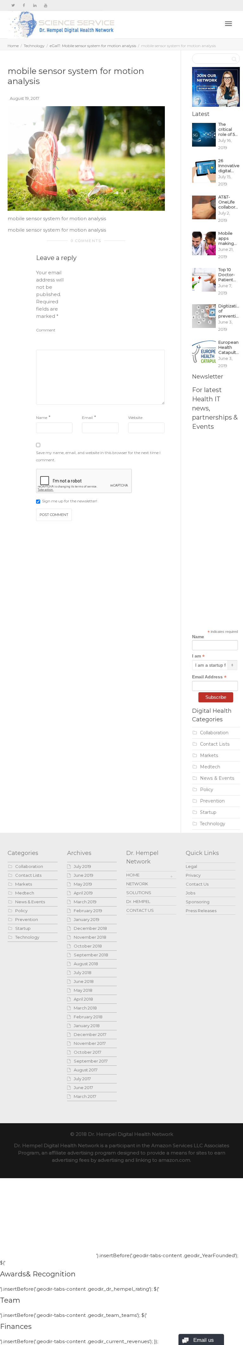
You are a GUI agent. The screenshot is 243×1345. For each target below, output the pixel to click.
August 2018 (86, 963)
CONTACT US (140, 910)
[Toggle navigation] (228, 23)
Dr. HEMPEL (138, 901)
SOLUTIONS (138, 892)
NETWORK (137, 883)
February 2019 (88, 910)
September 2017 (91, 1060)
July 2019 (82, 866)
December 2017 (90, 1034)
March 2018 (85, 1007)
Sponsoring (197, 901)
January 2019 (86, 919)
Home (13, 45)
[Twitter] (13, 5)
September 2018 (91, 954)
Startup (208, 812)
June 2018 (84, 981)
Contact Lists (215, 744)
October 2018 (88, 945)
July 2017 (82, 1078)
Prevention (212, 801)
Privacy (193, 875)
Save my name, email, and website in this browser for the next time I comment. (98, 456)
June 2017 (83, 1087)
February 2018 (88, 1016)
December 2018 (90, 928)
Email (87, 417)
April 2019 (83, 892)
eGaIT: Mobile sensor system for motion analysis (93, 45)
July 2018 (82, 972)
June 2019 (83, 875)
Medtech (210, 767)
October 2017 (87, 1052)
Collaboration (214, 733)
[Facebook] (24, 5)
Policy (206, 789)
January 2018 (87, 1025)
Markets (209, 755)
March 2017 (85, 1096)
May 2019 (83, 884)
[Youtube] (45, 5)
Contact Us (197, 884)
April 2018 (83, 999)
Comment (45, 330)
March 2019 (85, 901)
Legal (191, 866)
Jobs (190, 892)
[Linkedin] (34, 5)
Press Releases (201, 910)
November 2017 (90, 1043)
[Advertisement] (117, 308)
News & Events (217, 778)
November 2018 (90, 937)
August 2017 (85, 1069)
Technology (34, 45)
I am (198, 656)
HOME (133, 874)
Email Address (209, 677)
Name (41, 417)
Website (135, 417)
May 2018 (83, 990)
